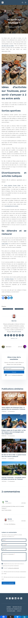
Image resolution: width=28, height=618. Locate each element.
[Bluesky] (8, 298)
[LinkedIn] (15, 598)
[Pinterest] (18, 598)
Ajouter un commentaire (9, 554)
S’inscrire (14, 372)
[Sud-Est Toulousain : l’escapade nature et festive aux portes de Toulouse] (14, 468)
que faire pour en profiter (8, 45)
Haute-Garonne (8, 309)
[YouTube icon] (23, 335)
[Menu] (25, 2)
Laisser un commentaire (8, 583)
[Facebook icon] (5, 335)
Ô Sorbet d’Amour (9, 279)
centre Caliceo (5, 243)
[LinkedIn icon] (8, 335)
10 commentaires (11, 411)
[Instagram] (12, 598)
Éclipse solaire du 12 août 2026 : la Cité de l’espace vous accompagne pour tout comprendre (14, 432)
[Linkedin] (11, 298)
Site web (5, 549)
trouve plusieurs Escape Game (12, 185)
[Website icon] (11, 335)
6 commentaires (11, 458)
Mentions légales (17, 607)
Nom (4, 540)
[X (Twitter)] (10, 598)
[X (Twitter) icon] (14, 335)
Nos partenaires (11, 611)
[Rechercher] (22, 2)
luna (6, 501)
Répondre (23, 503)
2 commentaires (14, 14)
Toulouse (20, 12)
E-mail (5, 544)
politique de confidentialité (17, 375)
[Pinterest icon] (20, 335)
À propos (8, 607)
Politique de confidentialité (14, 609)
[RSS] (21, 598)
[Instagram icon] (17, 335)
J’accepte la (15, 375)
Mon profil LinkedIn (16, 331)
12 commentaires (11, 435)
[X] (6, 298)
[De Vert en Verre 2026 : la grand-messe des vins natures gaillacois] (14, 446)
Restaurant (19, 309)
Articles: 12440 (14, 338)
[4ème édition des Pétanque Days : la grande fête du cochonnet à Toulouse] (14, 398)
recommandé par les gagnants (11, 206)
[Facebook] (3, 298)
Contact (19, 611)
